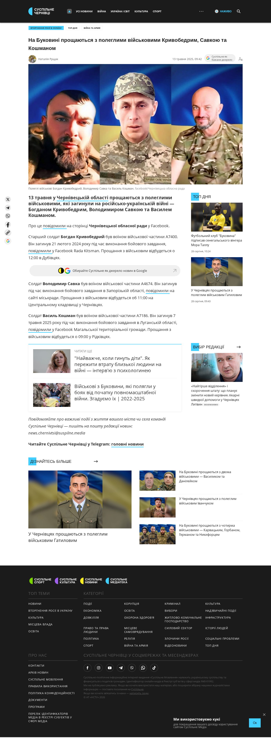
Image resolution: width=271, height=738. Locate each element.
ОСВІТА (33, 631)
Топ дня (72, 28)
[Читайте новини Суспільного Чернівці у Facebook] (87, 668)
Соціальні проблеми (222, 638)
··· (201, 11)
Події (88, 604)
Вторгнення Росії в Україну (46, 28)
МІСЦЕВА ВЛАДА (40, 624)
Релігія (129, 638)
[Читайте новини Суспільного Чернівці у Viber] (132, 668)
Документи (37, 700)
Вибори (171, 610)
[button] (7, 199)
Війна (101, 11)
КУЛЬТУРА (36, 617)
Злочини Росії (176, 638)
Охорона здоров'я (139, 617)
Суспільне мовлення (45, 679)
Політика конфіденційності (51, 693)
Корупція (131, 604)
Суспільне (137, 689)
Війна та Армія (92, 28)
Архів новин (38, 672)
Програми (36, 707)
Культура (141, 11)
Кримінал (173, 604)
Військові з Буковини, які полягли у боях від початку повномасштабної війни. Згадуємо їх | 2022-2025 (115, 392)
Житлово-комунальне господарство (183, 619)
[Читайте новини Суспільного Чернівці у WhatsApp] (143, 668)
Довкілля (91, 617)
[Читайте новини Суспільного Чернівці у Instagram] (99, 668)
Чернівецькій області (82, 197)
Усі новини (84, 11)
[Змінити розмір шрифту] (241, 59)
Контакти (36, 665)
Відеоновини (176, 645)
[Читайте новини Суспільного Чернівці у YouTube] (110, 668)
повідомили (55, 225)
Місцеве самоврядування (138, 630)
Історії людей (216, 628)
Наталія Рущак (48, 59)
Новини (34, 604)
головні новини (127, 444)
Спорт (157, 11)
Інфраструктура (218, 617)
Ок (255, 723)
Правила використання (48, 686)
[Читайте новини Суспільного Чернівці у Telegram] (121, 668)
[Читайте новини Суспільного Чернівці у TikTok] (154, 668)
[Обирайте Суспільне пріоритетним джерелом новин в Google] (7, 241)
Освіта (129, 610)
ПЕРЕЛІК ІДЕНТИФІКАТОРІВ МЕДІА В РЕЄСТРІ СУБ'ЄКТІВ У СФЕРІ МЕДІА (50, 717)
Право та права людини (96, 630)
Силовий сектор (178, 628)
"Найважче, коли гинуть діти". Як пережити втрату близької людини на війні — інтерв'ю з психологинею (117, 364)
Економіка (92, 610)
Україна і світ (120, 11)
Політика (91, 638)
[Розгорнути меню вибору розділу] (69, 11)
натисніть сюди (139, 693)
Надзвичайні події (220, 610)
